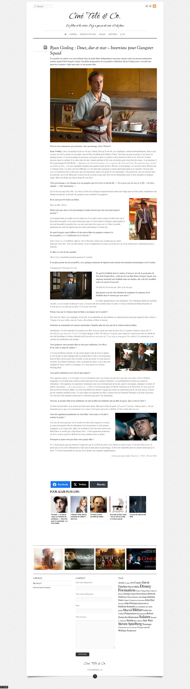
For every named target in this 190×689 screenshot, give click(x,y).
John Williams (131, 603)
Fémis (148, 591)
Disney (145, 586)
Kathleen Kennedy (126, 606)
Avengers (127, 583)
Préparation (130, 613)
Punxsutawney (141, 613)
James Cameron (130, 600)
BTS (132, 583)
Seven (130, 620)
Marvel (127, 610)
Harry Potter (127, 597)
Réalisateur (133, 617)
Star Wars (148, 620)
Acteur (121, 582)
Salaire (144, 616)
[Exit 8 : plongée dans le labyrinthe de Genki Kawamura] (146, 569)
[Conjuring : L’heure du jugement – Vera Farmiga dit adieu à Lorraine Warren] (115, 569)
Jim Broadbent (140, 600)
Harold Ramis (141, 593)
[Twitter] (147, 6)
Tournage (147, 624)
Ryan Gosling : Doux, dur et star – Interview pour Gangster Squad (101, 51)
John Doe (150, 600)
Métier (137, 609)
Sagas (102, 34)
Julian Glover (143, 603)
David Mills (133, 586)
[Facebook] (150, 6)
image (144, 596)
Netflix (145, 610)
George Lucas (130, 593)
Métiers (112, 34)
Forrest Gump (140, 591)
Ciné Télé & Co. (94, 670)
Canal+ (138, 582)
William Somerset (127, 630)
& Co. (122, 34)
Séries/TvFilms (88, 34)
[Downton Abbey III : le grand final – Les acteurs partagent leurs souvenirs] (84, 569)
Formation (126, 590)
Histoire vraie (136, 597)
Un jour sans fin (144, 627)
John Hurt (121, 603)
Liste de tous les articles (42, 587)
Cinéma (73, 34)
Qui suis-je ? (37, 583)
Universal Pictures (131, 627)
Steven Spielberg (130, 623)
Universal (122, 627)
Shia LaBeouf (138, 621)
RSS (155, 6)
